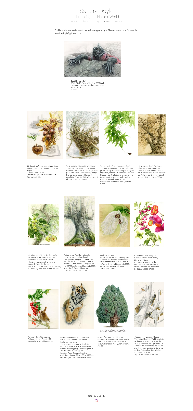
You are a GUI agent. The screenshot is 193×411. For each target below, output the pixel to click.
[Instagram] (96, 400)
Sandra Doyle (96, 10)
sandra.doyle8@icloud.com (68, 33)
